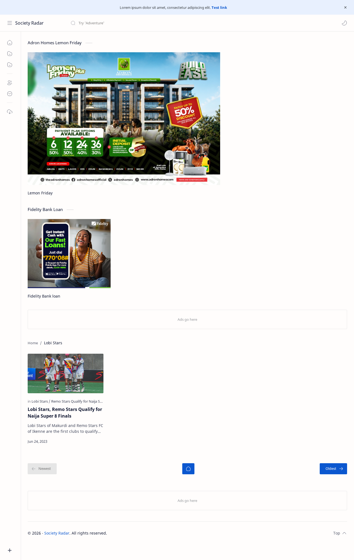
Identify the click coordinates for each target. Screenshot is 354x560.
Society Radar (29, 23)
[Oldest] (333, 468)
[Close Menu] (345, 7)
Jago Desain (144, 533)
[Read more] (94, 441)
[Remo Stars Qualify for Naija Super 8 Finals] (86, 401)
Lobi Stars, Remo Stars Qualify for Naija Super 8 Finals (65, 412)
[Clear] (157, 23)
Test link (219, 7)
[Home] (188, 468)
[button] (344, 23)
